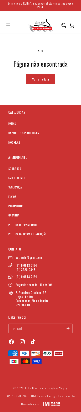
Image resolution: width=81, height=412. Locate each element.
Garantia (13, 215)
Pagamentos (15, 206)
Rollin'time (31, 388)
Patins (12, 123)
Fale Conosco (16, 178)
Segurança (15, 187)
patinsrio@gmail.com (29, 257)
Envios (12, 196)
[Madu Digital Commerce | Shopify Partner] (51, 404)
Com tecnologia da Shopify (53, 388)
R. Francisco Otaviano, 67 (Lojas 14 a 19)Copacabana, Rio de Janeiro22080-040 (32, 298)
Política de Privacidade (22, 225)
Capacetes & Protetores (23, 133)
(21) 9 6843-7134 (26, 265)
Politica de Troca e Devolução (27, 234)
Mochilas (14, 142)
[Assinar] (67, 328)
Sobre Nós (14, 168)
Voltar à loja (40, 79)
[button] (8, 25)
